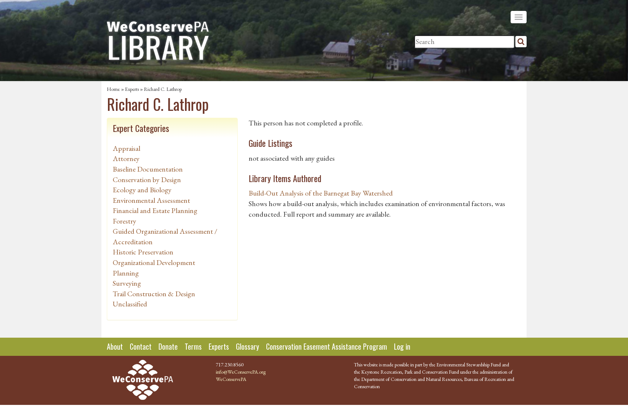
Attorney (126, 158)
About (115, 346)
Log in (402, 346)
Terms (193, 346)
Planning (126, 273)
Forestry (124, 221)
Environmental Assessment (151, 200)
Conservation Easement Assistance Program (326, 346)
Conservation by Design (147, 179)
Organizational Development (154, 262)
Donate (168, 346)
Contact (141, 346)
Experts (132, 89)
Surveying (127, 283)
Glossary (247, 346)
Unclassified (130, 304)
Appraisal (126, 148)
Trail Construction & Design (154, 293)
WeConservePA (231, 379)
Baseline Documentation (148, 169)
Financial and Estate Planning (155, 210)
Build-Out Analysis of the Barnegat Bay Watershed (321, 193)
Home (113, 89)
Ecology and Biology (142, 189)
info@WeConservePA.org (241, 372)
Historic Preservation (143, 252)
